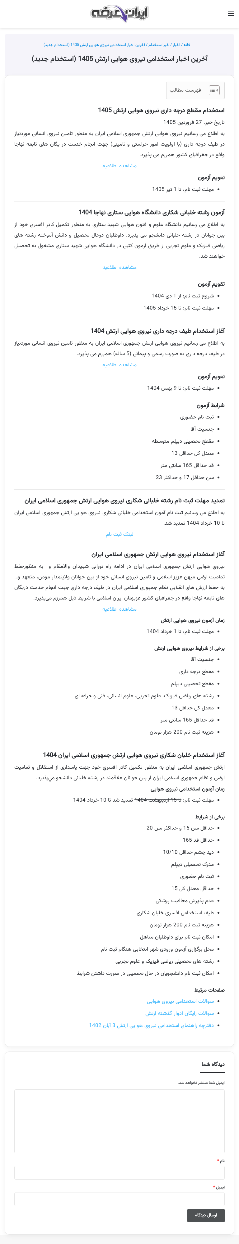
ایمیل (219, 1187)
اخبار (176, 45)
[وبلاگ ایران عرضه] (119, 14)
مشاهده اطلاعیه (119, 166)
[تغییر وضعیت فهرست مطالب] (211, 90)
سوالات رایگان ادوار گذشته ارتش (179, 1014)
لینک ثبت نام (120, 535)
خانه (188, 45)
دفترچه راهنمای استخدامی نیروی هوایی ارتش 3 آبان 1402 (151, 1026)
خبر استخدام (158, 45)
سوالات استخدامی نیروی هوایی (180, 1001)
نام (221, 1161)
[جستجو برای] (8, 16)
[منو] (231, 16)
